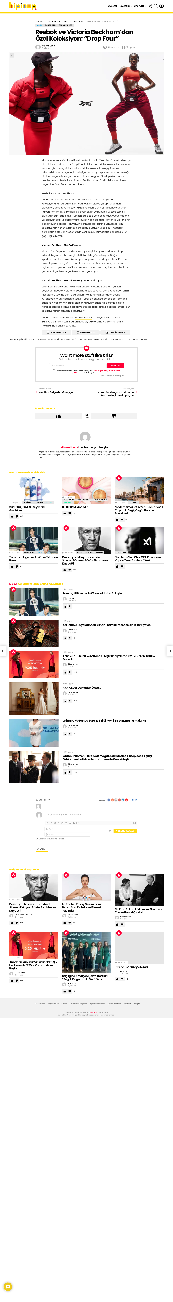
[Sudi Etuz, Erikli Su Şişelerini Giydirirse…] (33, 490)
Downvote (114, 416)
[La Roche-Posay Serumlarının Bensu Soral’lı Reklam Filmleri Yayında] (86, 887)
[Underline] (55, 823)
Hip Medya (93, 1012)
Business (28, 502)
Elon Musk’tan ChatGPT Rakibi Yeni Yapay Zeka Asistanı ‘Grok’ (138, 558)
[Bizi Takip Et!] (150, 6)
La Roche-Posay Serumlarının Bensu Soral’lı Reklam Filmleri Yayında (82, 907)
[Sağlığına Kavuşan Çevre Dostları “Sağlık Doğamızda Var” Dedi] (86, 952)
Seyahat (133, 502)
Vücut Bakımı (100, 500)
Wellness (68, 502)
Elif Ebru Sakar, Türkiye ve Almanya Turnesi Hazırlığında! (138, 910)
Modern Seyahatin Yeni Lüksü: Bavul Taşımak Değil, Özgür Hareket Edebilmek (139, 510)
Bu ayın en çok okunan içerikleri (119, 478)
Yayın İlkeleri (53, 1004)
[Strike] (59, 823)
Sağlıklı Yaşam (84, 500)
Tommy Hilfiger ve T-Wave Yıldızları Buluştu (33, 558)
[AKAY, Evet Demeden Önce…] (34, 698)
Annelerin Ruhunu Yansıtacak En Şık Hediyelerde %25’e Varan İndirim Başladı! (109, 657)
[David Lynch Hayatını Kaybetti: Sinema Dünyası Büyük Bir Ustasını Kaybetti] (86, 540)
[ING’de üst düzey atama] (139, 948)
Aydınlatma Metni (97, 1004)
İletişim (137, 1004)
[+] (77, 823)
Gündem (89, 552)
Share (12, 55)
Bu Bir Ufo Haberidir (75, 507)
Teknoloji (121, 552)
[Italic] (51, 823)
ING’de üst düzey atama (131, 967)
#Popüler (139, 6)
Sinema (99, 552)
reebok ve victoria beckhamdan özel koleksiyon (66, 339)
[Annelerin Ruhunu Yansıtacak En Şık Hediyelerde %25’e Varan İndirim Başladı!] (34, 664)
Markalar (29, 552)
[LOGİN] (161, 6)
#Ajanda (125, 6)
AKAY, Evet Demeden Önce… (82, 688)
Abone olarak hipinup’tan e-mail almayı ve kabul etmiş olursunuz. (88, 372)
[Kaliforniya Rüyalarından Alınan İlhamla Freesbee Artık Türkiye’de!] (34, 633)
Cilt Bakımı (69, 500)
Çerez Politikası (114, 1004)
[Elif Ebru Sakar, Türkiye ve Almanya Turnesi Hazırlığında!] (139, 890)
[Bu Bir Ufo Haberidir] (86, 490)
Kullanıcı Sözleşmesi (78, 1004)
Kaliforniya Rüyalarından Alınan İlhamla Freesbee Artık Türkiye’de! (107, 625)
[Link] (74, 823)
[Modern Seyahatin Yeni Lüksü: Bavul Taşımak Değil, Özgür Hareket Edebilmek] (139, 490)
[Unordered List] (66, 823)
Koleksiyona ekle (117, 332)
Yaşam (49, 502)
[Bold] (47, 823)
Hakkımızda (40, 1004)
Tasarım (39, 502)
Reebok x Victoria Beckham (58, 193)
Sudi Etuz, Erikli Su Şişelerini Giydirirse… (27, 508)
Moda (39, 552)
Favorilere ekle (87, 332)
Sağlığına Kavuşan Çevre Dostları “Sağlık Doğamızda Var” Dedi (85, 977)
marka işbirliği (83, 317)
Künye (64, 1004)
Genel (80, 552)
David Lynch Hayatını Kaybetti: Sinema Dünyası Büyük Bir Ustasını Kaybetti (85, 560)
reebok (33, 339)
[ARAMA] (156, 6)
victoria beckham (137, 339)
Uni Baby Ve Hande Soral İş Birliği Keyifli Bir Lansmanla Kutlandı (104, 721)
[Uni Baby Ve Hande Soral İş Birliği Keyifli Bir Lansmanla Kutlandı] (34, 733)
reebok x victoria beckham (109, 339)
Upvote (58, 416)
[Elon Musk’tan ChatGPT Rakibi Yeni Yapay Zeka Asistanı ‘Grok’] (139, 540)
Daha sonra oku (58, 332)
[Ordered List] (62, 823)
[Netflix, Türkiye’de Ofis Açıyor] (3, 651)
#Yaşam (112, 6)
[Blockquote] (70, 823)
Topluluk (127, 1004)
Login (134, 800)
